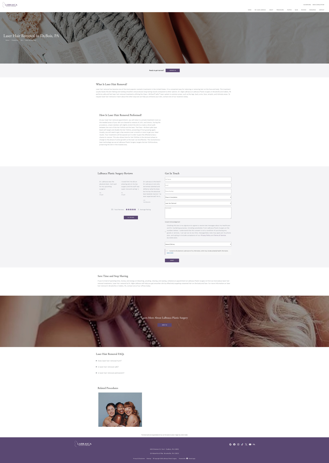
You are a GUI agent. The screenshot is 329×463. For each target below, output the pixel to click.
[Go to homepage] (151, 5)
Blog (296, 10)
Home (249, 10)
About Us (164, 325)
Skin (22, 40)
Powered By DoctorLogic (187, 458)
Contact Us (173, 70)
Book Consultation (318, 4)
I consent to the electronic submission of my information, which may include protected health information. (198, 251)
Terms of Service (220, 235)
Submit (172, 260)
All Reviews (131, 217)
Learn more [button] (170, 253)
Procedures (280, 10)
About (271, 10)
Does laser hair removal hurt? (110, 361)
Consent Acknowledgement (172, 222)
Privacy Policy (206, 235)
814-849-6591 (307, 4)
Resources (312, 10)
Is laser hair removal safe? (108, 367)
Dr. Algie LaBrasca (260, 10)
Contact (321, 10)
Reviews (303, 10)
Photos (289, 10)
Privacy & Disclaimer (139, 458)
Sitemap (149, 458)
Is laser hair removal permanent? (111, 373)
